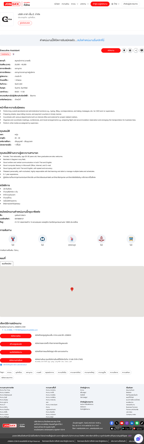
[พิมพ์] (130, 50)
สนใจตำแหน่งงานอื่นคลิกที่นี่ (90, 40)
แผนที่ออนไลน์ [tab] (6, 263)
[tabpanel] (72, 291)
